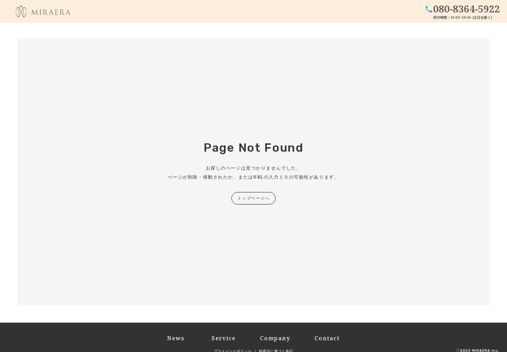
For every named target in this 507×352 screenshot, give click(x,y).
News (176, 338)
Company (275, 338)
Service (222, 338)
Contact (327, 338)
